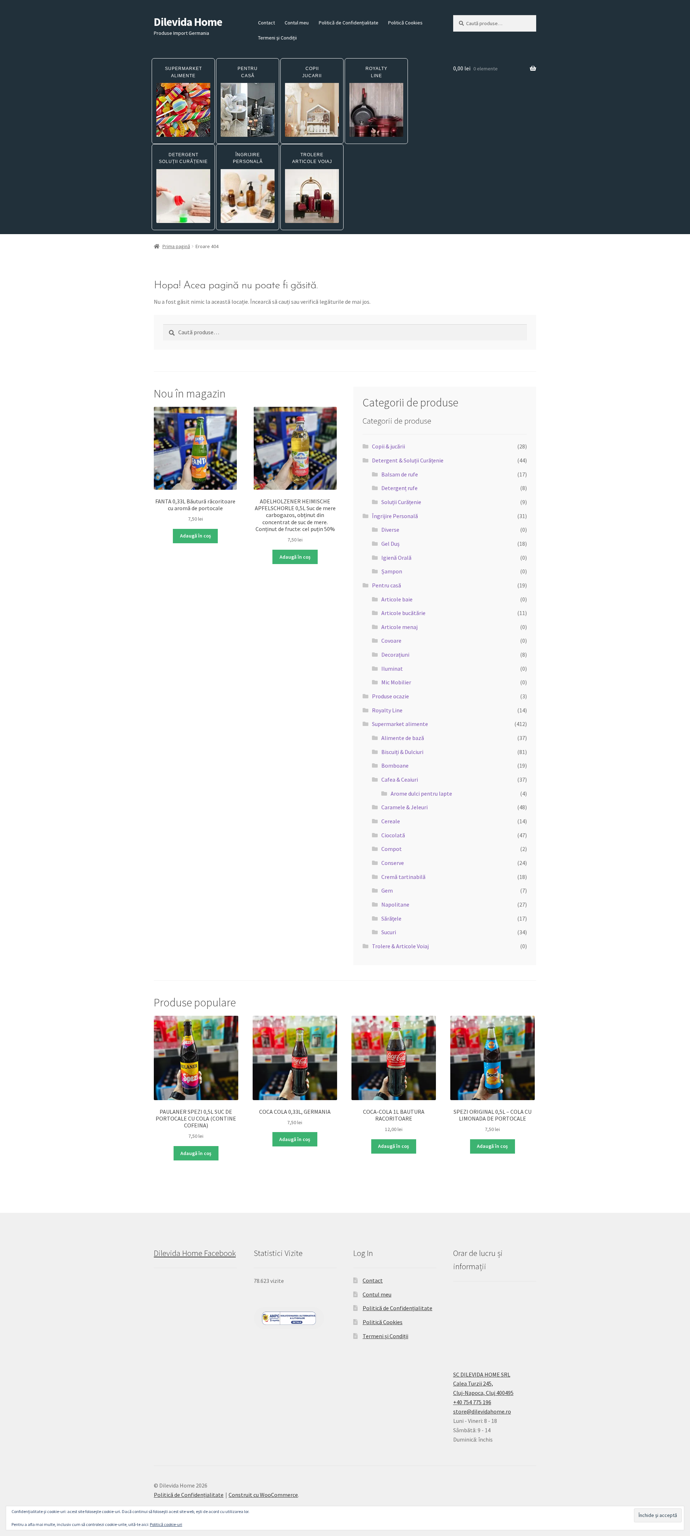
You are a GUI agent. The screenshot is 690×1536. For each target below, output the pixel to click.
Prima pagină (176, 246)
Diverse (390, 529)
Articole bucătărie (403, 612)
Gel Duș (390, 543)
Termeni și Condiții (277, 37)
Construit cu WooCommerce (263, 1494)
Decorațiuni (395, 654)
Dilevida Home (188, 22)
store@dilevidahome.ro (482, 1411)
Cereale (390, 821)
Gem (387, 890)
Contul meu (297, 22)
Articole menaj (399, 626)
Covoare (391, 640)
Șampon (391, 571)
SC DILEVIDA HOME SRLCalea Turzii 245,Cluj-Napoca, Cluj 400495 (483, 1384)
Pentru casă (386, 585)
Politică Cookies (405, 22)
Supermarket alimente (400, 723)
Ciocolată (393, 835)
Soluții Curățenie (401, 502)
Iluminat (392, 668)
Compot (391, 848)
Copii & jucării (388, 446)
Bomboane (395, 765)
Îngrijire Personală (395, 516)
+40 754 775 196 (472, 1402)
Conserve (392, 862)
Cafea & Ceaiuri (399, 779)
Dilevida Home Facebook (195, 1253)
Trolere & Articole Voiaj (400, 946)
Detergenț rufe (399, 488)
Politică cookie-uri (166, 1524)
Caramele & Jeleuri (404, 807)
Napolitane (395, 904)
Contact (266, 22)
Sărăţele (391, 918)
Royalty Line (387, 710)
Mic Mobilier (396, 682)
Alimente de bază (402, 737)
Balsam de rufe (399, 474)
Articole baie (397, 599)
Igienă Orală (396, 557)
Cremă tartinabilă (403, 876)
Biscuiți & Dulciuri (402, 751)
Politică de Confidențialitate (348, 22)
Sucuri (388, 932)
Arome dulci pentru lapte (421, 793)
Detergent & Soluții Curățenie (407, 460)
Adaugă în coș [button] (195, 535)
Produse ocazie (390, 696)
